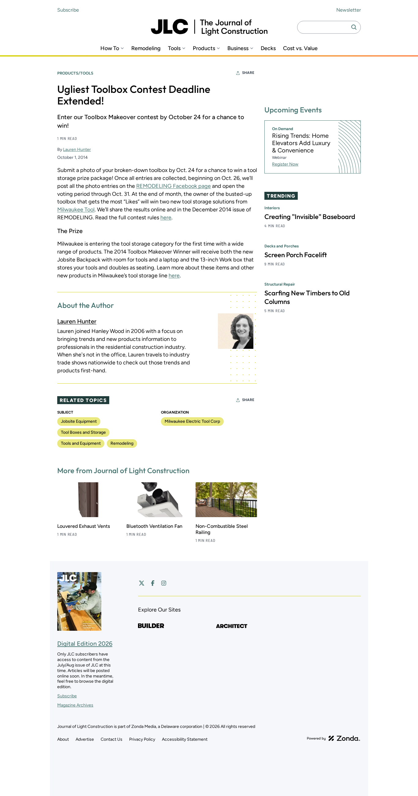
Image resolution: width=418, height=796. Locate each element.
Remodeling (146, 48)
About (63, 739)
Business (237, 48)
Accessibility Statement (184, 739)
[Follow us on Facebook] (152, 583)
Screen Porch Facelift (295, 254)
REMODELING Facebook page (173, 186)
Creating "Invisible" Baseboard (309, 216)
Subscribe (68, 10)
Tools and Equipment (81, 443)
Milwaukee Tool (76, 209)
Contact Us (111, 739)
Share (248, 73)
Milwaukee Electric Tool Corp (192, 421)
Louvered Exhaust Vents (83, 526)
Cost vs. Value (300, 48)
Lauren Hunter (77, 149)
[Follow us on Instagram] (163, 583)
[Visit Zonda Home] (333, 738)
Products (204, 48)
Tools (174, 48)
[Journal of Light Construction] (209, 27)
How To (109, 48)
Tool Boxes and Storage (83, 432)
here (165, 217)
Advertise (85, 739)
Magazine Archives (75, 705)
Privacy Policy (142, 739)
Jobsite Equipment (79, 421)
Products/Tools (75, 73)
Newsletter (348, 10)
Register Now (285, 164)
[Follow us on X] (141, 583)
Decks (268, 48)
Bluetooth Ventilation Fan (154, 526)
